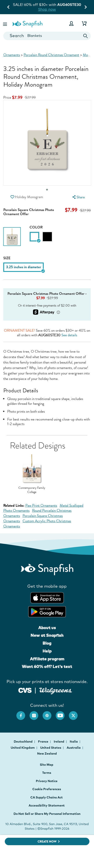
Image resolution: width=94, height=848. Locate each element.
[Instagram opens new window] (36, 713)
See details (69, 335)
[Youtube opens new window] (62, 713)
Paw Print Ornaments (41, 505)
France (43, 741)
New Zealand (47, 753)
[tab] (47, 190)
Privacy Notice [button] (46, 781)
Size (6, 258)
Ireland (59, 741)
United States (51, 748)
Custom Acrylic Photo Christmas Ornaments (37, 523)
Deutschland (23, 741)
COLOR (36, 227)
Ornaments (11, 55)
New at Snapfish (47, 635)
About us (47, 627)
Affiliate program (47, 658)
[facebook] (23, 713)
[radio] (34, 237)
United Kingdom (23, 748)
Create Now (47, 841)
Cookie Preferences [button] (46, 789)
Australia (74, 748)
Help (47, 651)
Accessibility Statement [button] (47, 805)
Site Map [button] (46, 765)
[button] (5, 23)
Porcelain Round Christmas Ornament (51, 55)
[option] (12, 237)
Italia (74, 741)
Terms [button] (46, 773)
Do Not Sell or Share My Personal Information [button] (47, 814)
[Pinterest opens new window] (49, 713)
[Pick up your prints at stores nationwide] (25, 689)
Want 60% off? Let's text (47, 666)
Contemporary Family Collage (31, 490)
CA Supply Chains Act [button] (46, 797)
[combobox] (47, 36)
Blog (47, 643)
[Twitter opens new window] (75, 713)
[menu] (78, 197)
